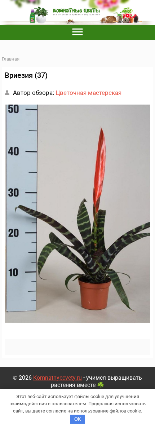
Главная (10, 59)
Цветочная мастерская (88, 92)
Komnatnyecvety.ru (57, 377)
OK (77, 419)
